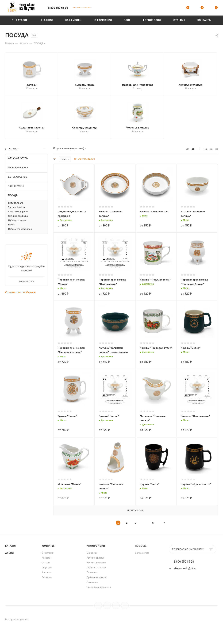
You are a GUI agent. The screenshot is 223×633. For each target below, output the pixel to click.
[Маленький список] (187, 148)
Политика (92, 572)
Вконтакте (98, 605)
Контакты (46, 572)
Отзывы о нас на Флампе (20, 292)
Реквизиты (92, 582)
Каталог (10, 546)
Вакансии (47, 577)
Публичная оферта (96, 577)
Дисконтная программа (99, 587)
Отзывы (46, 562)
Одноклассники (116, 605)
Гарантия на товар (96, 567)
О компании (48, 553)
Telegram (107, 605)
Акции (9, 553)
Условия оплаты (95, 557)
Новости (46, 557)
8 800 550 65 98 (58, 7)
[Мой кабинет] (173, 8)
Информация (96, 546)
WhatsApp (125, 605)
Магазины (92, 553)
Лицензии (47, 567)
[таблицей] (216, 148)
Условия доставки (96, 562)
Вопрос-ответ (142, 553)
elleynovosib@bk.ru (185, 568)
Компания (49, 546)
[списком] (211, 148)
